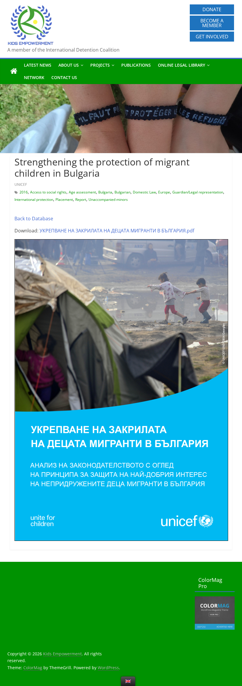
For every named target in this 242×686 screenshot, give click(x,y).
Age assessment (82, 192)
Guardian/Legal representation (197, 192)
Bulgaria (105, 192)
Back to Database (33, 218)
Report (80, 199)
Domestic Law (144, 192)
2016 (23, 192)
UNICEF (20, 184)
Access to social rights (48, 192)
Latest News (37, 65)
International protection (33, 199)
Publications (136, 65)
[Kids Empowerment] (13, 71)
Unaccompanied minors (108, 199)
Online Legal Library (181, 65)
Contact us (64, 77)
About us (68, 65)
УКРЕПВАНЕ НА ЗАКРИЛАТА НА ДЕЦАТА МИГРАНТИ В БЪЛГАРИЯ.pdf (117, 230)
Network (34, 77)
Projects (100, 65)
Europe (164, 192)
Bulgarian (122, 192)
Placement (64, 199)
